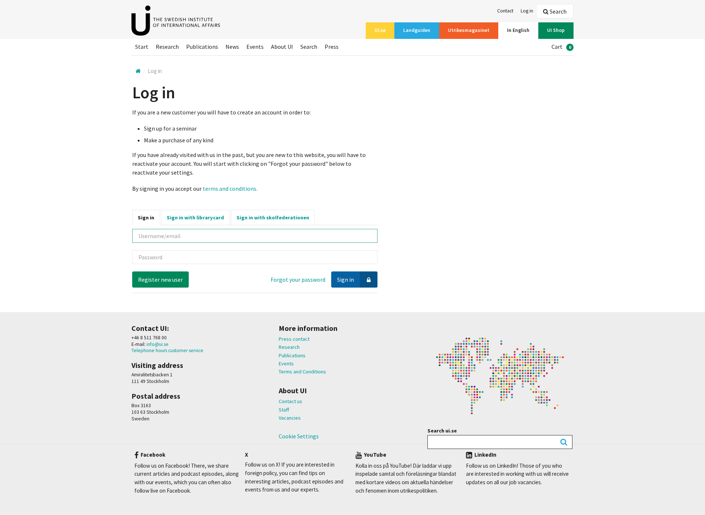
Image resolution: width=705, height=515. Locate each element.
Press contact (294, 339)
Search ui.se (442, 430)
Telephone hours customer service (167, 350)
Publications (292, 355)
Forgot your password (298, 279)
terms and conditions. (230, 188)
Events (286, 363)
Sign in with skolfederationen (272, 217)
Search (558, 11)
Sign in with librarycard (195, 217)
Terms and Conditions (302, 371)
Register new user (160, 279)
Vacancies (290, 417)
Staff (284, 409)
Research (289, 347)
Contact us (290, 401)
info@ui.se (157, 344)
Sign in (146, 217)
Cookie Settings (299, 436)
